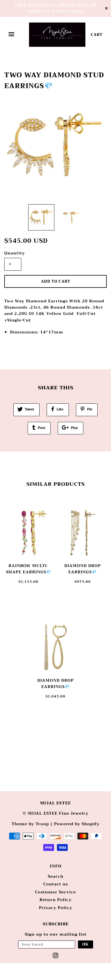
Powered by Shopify (77, 823)
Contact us (55, 884)
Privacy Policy (55, 907)
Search (55, 876)
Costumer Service (55, 892)
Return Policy (56, 899)
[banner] (57, 35)
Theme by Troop (30, 823)
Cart (96, 34)
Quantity (12, 253)
